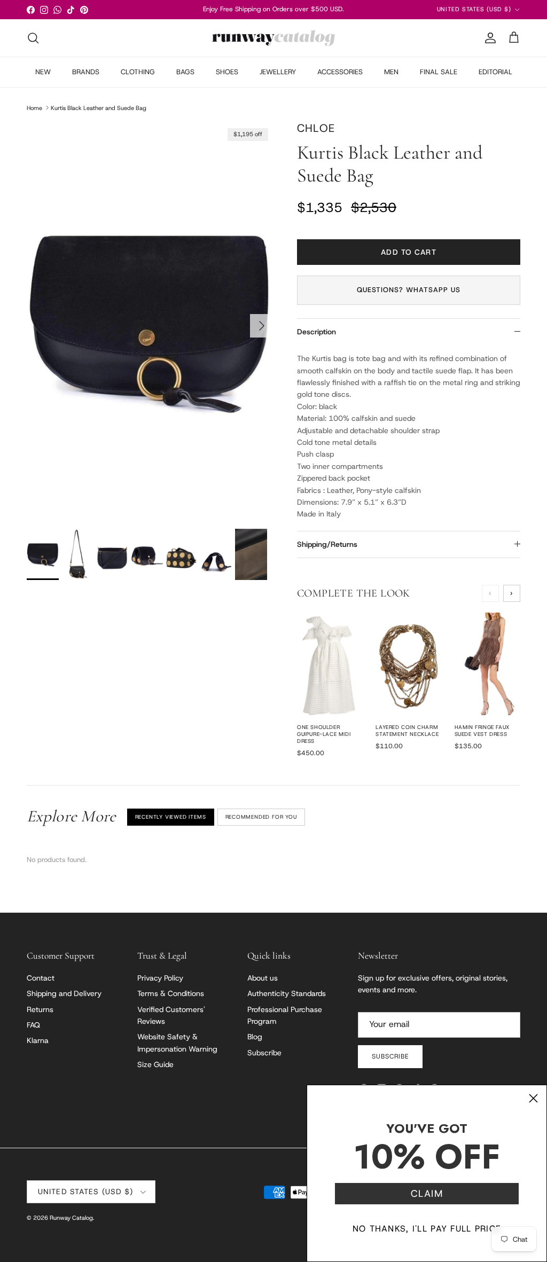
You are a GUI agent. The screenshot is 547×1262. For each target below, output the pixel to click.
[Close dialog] (533, 1098)
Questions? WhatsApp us (409, 289)
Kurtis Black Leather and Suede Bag (98, 107)
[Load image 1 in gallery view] (150, 320)
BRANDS (85, 71)
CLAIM (427, 1193)
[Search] (33, 38)
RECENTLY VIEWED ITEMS (170, 816)
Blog (254, 1036)
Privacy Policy (160, 978)
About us (262, 978)
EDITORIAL (495, 71)
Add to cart (408, 252)
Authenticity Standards (286, 993)
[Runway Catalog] (273, 38)
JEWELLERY (278, 71)
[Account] (488, 38)
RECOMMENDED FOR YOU (261, 816)
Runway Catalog (71, 1217)
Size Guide (155, 1064)
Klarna (38, 1040)
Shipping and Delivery (64, 993)
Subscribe (264, 1052)
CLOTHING (138, 71)
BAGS (185, 71)
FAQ (33, 1025)
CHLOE (316, 128)
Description (316, 331)
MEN (391, 71)
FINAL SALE (438, 71)
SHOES (227, 71)
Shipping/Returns (327, 544)
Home (34, 107)
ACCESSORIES (340, 71)
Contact (40, 978)
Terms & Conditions (170, 993)
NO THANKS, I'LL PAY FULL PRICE (427, 1228)
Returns (40, 1009)
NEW (43, 71)
